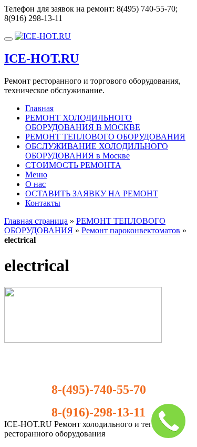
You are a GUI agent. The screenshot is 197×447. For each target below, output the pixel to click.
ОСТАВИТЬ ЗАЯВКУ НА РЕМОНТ (91, 193)
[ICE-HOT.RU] (43, 36)
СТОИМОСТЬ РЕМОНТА (73, 165)
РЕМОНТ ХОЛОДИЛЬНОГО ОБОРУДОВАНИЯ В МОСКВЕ (82, 122)
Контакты (42, 202)
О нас (35, 184)
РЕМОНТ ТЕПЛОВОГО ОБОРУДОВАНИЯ (105, 136)
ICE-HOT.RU (41, 58)
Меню (36, 174)
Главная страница (36, 220)
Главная (39, 108)
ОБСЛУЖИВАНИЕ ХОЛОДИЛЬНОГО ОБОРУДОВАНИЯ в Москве (96, 151)
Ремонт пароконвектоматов (130, 230)
